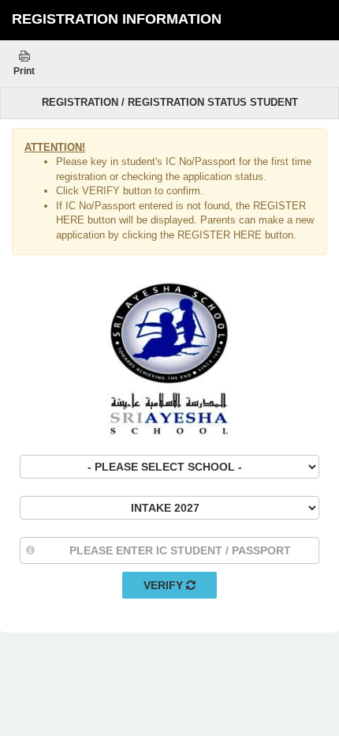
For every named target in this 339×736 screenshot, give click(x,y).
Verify (164, 585)
